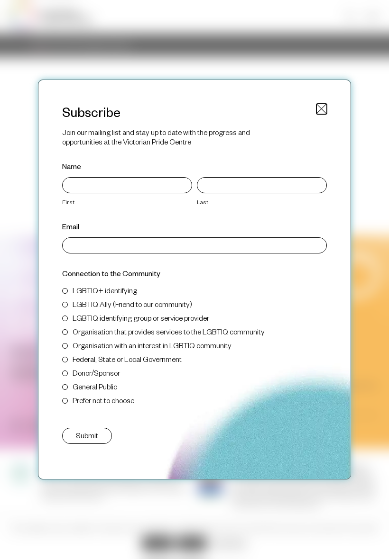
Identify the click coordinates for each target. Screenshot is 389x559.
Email (70, 226)
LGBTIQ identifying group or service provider (141, 317)
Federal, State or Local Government (127, 358)
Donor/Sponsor (96, 372)
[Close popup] (321, 109)
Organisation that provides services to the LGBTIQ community (169, 331)
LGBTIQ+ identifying (105, 290)
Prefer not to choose (103, 400)
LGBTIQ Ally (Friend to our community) (132, 303)
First (68, 202)
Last (202, 202)
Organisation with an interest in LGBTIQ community (152, 345)
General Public (95, 386)
